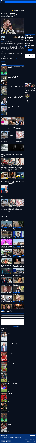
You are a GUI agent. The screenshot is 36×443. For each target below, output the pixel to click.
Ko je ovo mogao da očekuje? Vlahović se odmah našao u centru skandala (16, 77)
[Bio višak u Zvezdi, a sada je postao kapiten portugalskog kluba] (4, 367)
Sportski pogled (15, 437)
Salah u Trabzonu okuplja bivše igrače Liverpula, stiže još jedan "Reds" (16, 393)
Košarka (8, 437)
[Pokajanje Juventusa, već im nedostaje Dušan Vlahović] (4, 407)
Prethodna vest (3, 39)
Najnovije (4, 437)
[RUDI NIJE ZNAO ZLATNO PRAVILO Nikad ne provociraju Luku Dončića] (15, 37)
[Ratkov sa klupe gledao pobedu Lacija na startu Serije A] (4, 337)
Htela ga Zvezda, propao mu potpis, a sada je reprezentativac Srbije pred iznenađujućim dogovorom (15, 424)
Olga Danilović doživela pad (8, 36)
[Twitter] (33, 435)
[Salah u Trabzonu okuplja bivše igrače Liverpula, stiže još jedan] (4, 397)
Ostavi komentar (16, 326)
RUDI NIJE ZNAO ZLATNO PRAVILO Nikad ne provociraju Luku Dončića (21, 37)
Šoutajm (12, 437)
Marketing (31, 439)
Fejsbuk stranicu (15, 58)
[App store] (8, 441)
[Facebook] (30, 435)
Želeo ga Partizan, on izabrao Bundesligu (14, 372)
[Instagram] (32, 435)
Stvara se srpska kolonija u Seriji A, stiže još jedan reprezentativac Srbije (15, 383)
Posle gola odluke (3, 41)
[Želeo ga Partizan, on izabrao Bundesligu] (4, 377)
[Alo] (1, 0)
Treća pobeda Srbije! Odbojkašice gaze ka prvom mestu (30, 43)
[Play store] (3, 441)
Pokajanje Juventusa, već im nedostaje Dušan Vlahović (15, 403)
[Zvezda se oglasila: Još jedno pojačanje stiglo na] (4, 357)
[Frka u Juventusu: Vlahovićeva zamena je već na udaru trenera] (4, 417)
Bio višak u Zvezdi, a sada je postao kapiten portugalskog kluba (15, 363)
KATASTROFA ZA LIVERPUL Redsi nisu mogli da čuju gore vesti (33, 89)
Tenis (10, 437)
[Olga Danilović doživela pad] (3, 37)
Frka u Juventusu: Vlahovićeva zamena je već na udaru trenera (16, 67)
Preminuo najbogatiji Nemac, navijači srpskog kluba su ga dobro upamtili (15, 343)
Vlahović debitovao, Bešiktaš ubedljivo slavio (15, 86)
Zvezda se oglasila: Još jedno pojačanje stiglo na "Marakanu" (16, 353)
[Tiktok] (34, 435)
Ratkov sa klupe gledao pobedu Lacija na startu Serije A (16, 333)
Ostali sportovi (19, 437)
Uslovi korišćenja (26, 439)
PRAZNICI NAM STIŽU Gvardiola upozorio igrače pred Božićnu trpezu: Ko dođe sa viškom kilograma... (27, 90)
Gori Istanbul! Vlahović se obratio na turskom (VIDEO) (15, 107)
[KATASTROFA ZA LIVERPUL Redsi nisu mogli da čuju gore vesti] (33, 85)
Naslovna (2, 437)
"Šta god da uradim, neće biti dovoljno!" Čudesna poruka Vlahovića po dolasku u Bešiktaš (16, 97)
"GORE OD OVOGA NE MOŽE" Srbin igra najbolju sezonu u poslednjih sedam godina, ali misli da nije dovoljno (27, 100)
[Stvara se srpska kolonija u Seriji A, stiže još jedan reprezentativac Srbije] (4, 387)
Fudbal (2, 11)
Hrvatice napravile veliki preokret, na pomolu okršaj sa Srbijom (30, 47)
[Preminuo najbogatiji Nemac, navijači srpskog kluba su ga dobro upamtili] (4, 347)
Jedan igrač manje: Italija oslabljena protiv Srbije (29, 40)
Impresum (34, 439)
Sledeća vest (22, 39)
